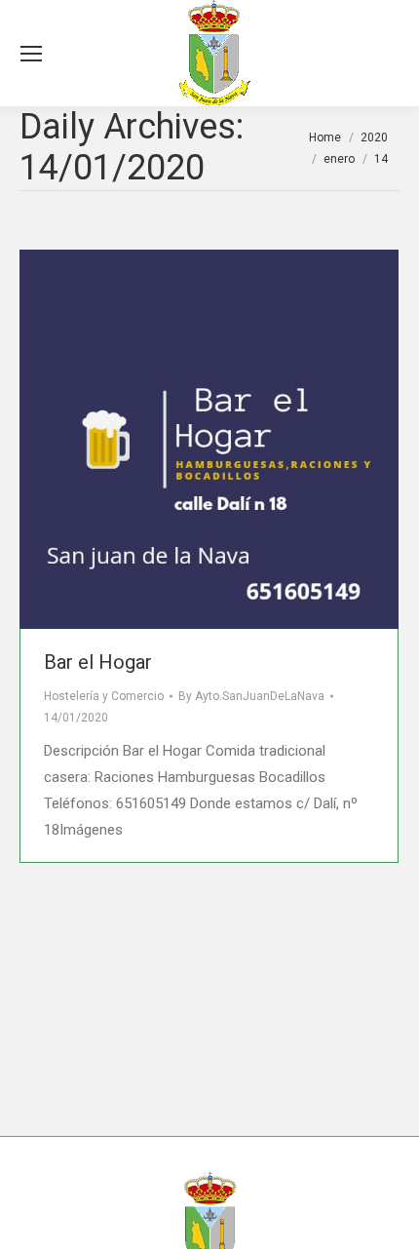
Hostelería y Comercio (104, 696)
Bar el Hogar (98, 662)
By (251, 696)
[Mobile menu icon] (31, 53)
